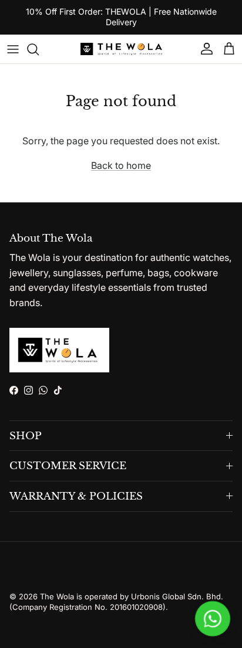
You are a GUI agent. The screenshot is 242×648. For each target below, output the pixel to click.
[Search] (39, 49)
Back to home (121, 165)
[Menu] (13, 49)
